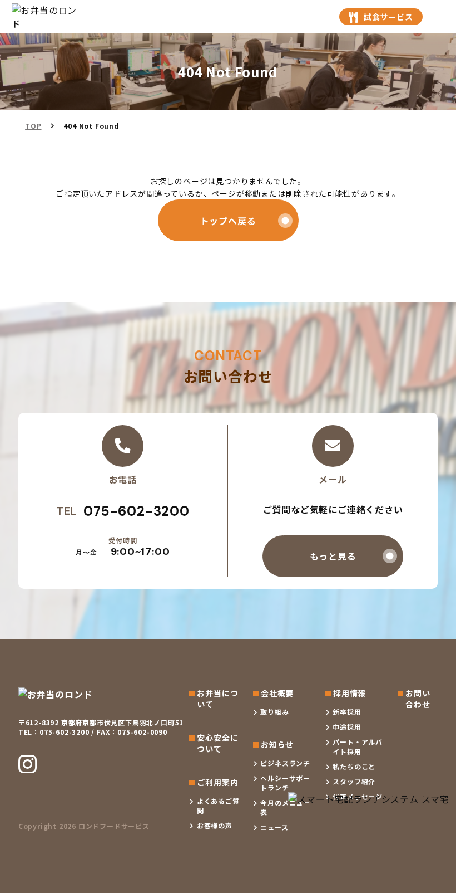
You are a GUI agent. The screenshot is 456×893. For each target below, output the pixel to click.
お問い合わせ (417, 698)
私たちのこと (354, 766)
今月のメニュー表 (285, 807)
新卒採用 (347, 711)
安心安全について (217, 743)
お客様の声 (214, 825)
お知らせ (277, 744)
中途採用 (347, 726)
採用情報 (349, 693)
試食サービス (388, 16)
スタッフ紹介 (354, 781)
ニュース (274, 827)
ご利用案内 (217, 782)
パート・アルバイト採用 (358, 746)
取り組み (274, 711)
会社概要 (277, 693)
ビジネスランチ (285, 763)
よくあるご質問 (218, 805)
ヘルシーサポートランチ (285, 782)
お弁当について (217, 698)
